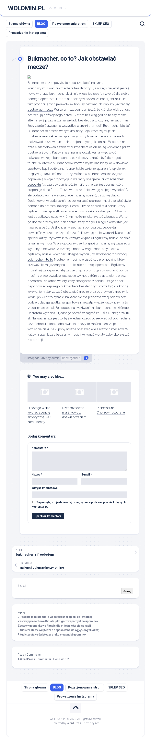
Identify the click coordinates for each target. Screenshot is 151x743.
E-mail (86, 474)
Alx (97, 723)
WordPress (74, 723)
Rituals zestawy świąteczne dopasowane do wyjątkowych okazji (59, 630)
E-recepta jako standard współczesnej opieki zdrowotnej (55, 616)
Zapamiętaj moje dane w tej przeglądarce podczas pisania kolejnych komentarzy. (79, 504)
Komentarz (40, 448)
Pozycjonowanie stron (69, 24)
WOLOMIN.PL (26, 8)
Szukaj (22, 585)
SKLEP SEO (101, 24)
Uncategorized (71, 358)
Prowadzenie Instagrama (27, 33)
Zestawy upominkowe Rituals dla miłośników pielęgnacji (54, 625)
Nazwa (37, 474)
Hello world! (61, 659)
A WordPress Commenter (34, 659)
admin (55, 358)
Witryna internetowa (45, 487)
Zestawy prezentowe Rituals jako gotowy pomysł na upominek (58, 621)
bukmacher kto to (40, 259)
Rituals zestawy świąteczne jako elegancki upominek (52, 634)
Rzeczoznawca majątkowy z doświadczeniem (74, 412)
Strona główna (19, 24)
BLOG (41, 24)
